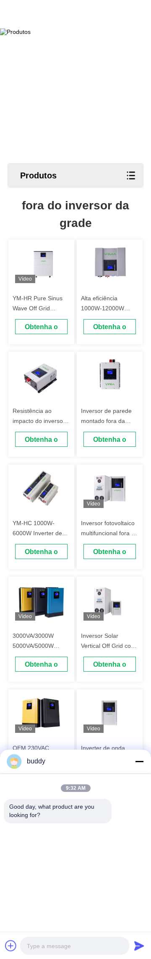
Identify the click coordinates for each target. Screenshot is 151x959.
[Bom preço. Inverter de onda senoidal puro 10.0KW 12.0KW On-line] (109, 713)
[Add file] (11, 945)
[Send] (139, 945)
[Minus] (139, 761)
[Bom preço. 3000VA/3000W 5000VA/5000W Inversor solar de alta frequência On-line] (41, 600)
